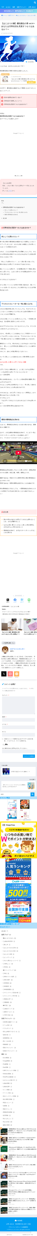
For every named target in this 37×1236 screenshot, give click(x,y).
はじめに (8, 7)
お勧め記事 (7, 1086)
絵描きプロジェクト (10, 1051)
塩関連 (6, 1105)
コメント (5, 695)
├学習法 (6, 967)
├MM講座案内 (8, 989)
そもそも (17, 611)
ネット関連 (7, 1089)
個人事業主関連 (8, 1099)
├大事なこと (8, 963)
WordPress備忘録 (9, 1077)
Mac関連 (6, 1067)
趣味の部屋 (7, 1125)
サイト (4, 731)
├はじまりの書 (14, 606)
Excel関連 (7, 1057)
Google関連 (7, 1061)
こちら (10, 190)
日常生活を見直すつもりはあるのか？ (14, 207)
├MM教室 (7, 986)
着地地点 (21, 614)
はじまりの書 (25, 611)
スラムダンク (8, 1028)
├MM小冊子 (7, 980)
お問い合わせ (32, 7)
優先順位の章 (7, 614)
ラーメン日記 (8, 1093)
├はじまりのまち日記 (10, 951)
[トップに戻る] (2, 1227)
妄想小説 (6, 1034)
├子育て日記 (8, 1015)
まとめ (5, 218)
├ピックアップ (8, 957)
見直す (28, 614)
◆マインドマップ (9, 970)
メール (5, 724)
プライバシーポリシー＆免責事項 (18, 1227)
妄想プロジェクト (22, 7)
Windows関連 (8, 1073)
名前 (4, 717)
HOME (19, 1221)
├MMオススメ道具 (9, 976)
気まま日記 (7, 1121)
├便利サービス (8, 1012)
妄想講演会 (7, 1038)
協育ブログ (6, 934)
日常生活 (14, 614)
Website (16, 677)
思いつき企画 (8, 1041)
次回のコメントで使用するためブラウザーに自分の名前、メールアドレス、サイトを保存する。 (18, 740)
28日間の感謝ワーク (10, 1022)
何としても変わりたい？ (11, 210)
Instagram (10, 677)
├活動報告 (7, 1002)
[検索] (32, 794)
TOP (2, 7)
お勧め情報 (7, 1083)
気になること (8, 1118)
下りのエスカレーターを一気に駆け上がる (16, 212)
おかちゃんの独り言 (10, 1080)
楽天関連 (6, 1115)
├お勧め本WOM (9, 941)
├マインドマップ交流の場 (11, 992)
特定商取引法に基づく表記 (23, 1224)
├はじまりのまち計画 (10, 947)
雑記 (4, 1054)
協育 (14, 7)
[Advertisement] (18, 154)
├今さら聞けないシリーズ (11, 960)
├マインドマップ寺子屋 (11, 996)
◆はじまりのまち (9, 938)
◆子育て (7, 1005)
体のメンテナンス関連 (10, 1096)
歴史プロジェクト (9, 1047)
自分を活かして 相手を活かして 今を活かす (18, 11)
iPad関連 (6, 1064)
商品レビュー (8, 1102)
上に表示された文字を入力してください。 (15, 748)
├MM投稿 (7, 983)
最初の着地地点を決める (11, 214)
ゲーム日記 (7, 1025)
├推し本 (6, 944)
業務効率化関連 (8, 1112)
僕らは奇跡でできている (11, 1031)
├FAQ (6, 973)
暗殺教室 (6, 1044)
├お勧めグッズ (8, 1008)
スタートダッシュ (8, 611)
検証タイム (7, 1109)
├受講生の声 (7, 999)
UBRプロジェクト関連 (10, 1070)
